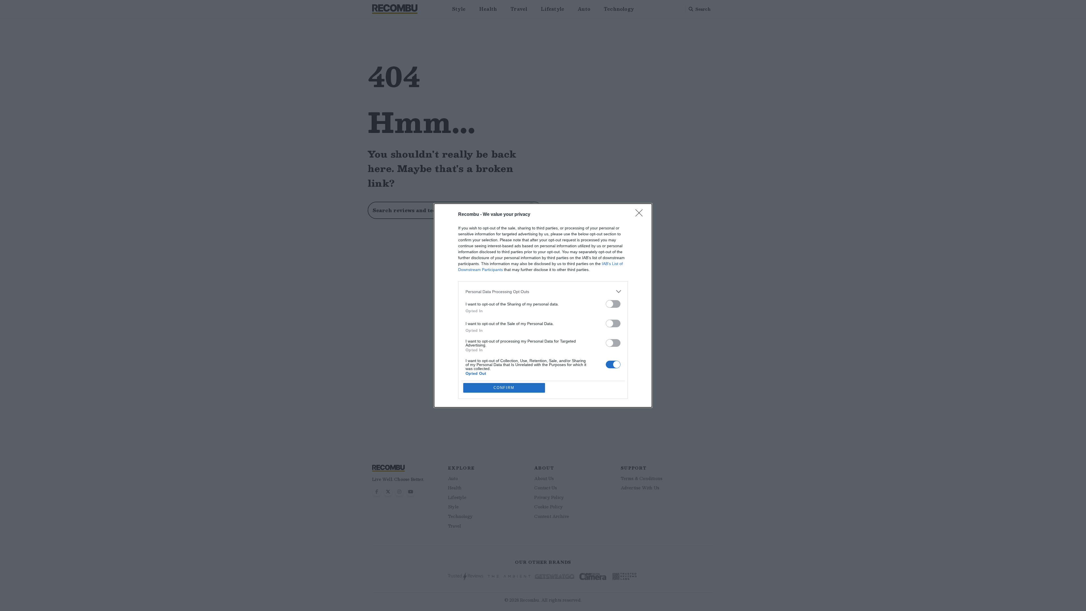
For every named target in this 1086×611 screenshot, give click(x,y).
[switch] (613, 304)
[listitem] (543, 291)
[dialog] (543, 305)
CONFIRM (504, 388)
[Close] (640, 214)
